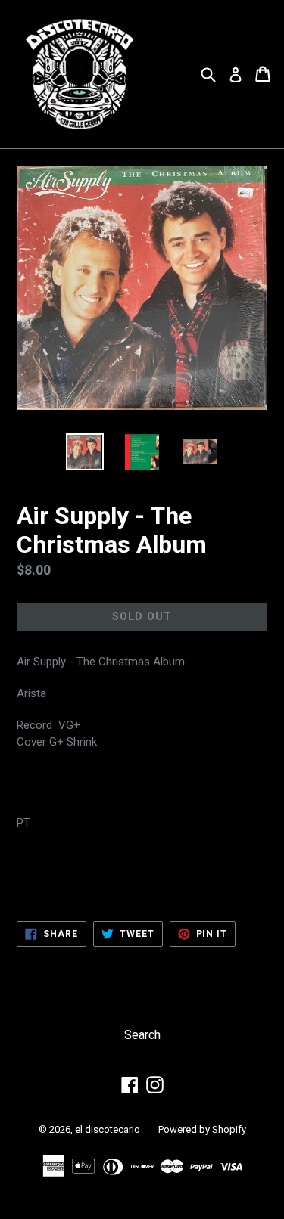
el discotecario (107, 1129)
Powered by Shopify (202, 1129)
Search (142, 1035)
